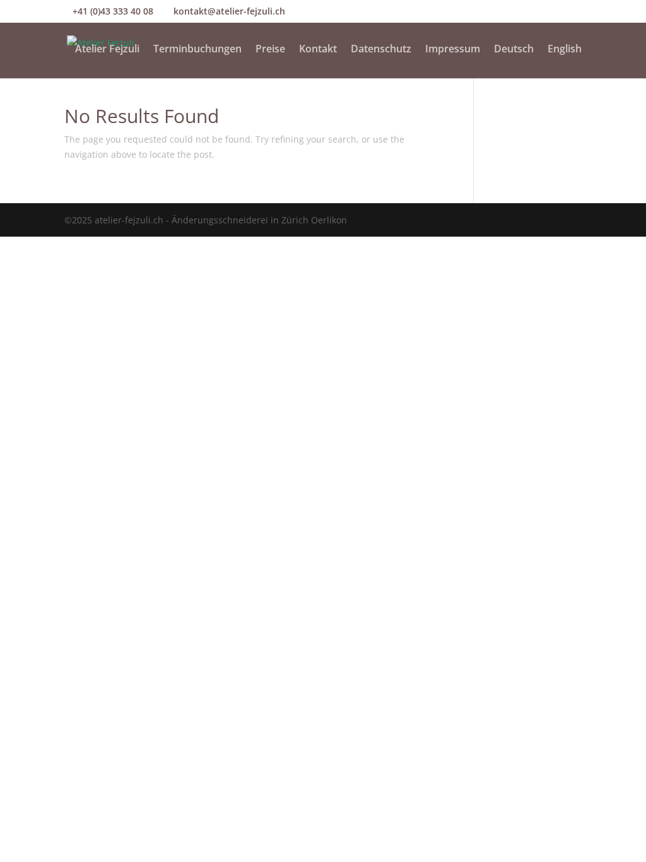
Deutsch (514, 50)
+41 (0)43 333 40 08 (113, 11)
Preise (270, 50)
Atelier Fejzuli (107, 50)
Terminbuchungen (197, 50)
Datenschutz (381, 50)
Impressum (452, 50)
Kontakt (318, 50)
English (565, 50)
